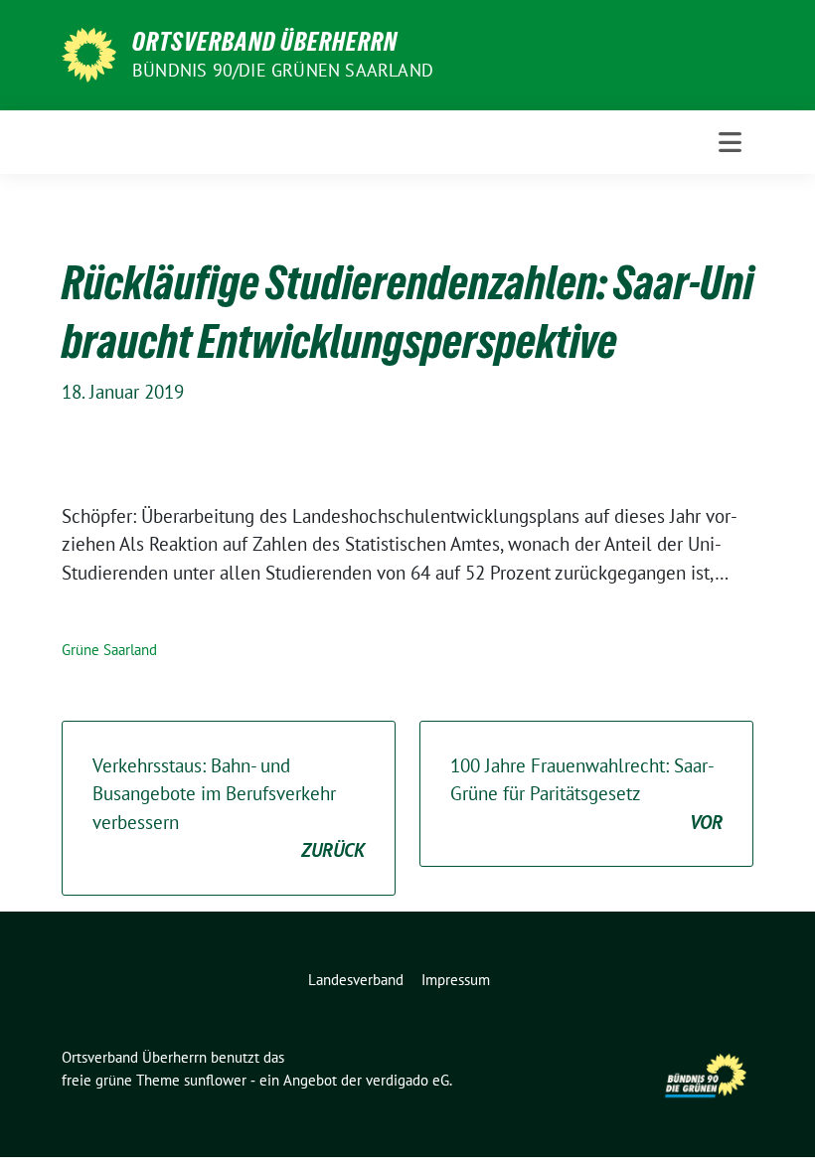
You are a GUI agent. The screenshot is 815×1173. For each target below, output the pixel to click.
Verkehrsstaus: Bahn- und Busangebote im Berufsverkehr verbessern (228, 808)
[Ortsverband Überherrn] (89, 53)
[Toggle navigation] (730, 142)
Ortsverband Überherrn (265, 42)
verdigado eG (407, 1080)
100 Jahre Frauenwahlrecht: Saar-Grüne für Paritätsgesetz (586, 794)
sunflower (215, 1080)
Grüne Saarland (109, 649)
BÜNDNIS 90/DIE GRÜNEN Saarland (282, 70)
